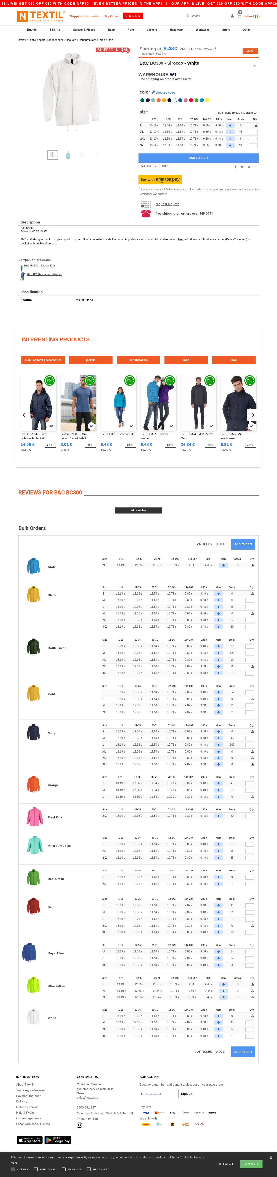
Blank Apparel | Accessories (43, 360)
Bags (111, 29)
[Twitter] (242, 167)
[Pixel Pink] (186, 100)
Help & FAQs (25, 1112)
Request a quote (167, 204)
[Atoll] (202, 100)
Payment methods (28, 1095)
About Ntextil (25, 1084)
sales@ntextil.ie (87, 1097)
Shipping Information (85, 16)
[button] (233, 16)
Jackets (152, 29)
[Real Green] (196, 100)
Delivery (21, 1101)
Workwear (202, 29)
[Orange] (158, 100)
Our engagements (28, 1118)
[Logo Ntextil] (41, 16)
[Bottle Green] (142, 100)
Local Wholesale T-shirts (33, 1124)
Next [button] (80, 100)
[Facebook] (235, 167)
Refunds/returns (27, 1107)
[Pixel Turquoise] (153, 100)
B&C (144, 63)
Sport (226, 29)
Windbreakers (139, 360)
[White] (175, 100)
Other (246, 29)
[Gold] (164, 100)
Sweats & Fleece (84, 29)
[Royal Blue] (180, 100)
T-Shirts (55, 29)
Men (186, 360)
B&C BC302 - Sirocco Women (44, 274)
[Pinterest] (249, 167)
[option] (76, 96)
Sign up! (187, 1094)
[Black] (169, 100)
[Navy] (148, 100)
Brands (32, 29)
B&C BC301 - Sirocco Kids (39, 265)
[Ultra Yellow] (207, 100)
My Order (111, 16)
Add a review (138, 510)
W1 (173, 74)
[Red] (191, 100)
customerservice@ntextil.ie (95, 1089)
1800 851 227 (86, 1107)
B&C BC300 (27, 228)
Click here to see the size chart (238, 113)
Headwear (176, 29)
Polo (131, 29)
